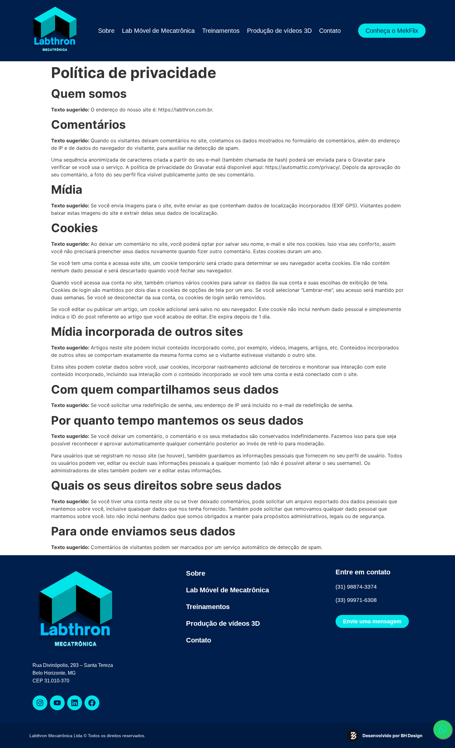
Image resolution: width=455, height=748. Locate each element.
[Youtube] (57, 702)
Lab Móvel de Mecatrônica (158, 30)
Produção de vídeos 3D (279, 30)
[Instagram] (39, 702)
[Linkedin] (74, 702)
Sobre (106, 30)
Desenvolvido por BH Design (392, 735)
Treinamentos (221, 30)
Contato (330, 30)
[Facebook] (91, 702)
